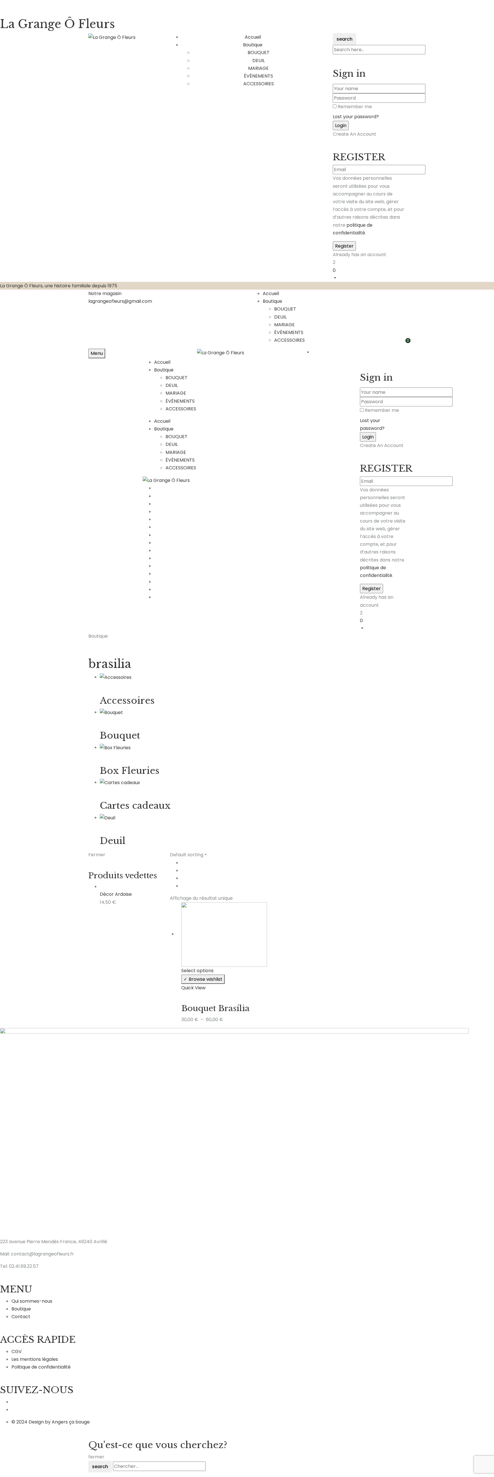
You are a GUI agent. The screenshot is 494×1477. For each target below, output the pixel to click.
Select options (197, 970)
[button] (369, 273)
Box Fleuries (130, 770)
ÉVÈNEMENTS (258, 76)
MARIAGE (258, 68)
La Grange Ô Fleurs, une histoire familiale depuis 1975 (58, 285)
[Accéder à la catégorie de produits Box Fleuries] (115, 747)
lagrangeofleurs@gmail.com (120, 301)
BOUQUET (259, 52)
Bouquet (120, 735)
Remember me (355, 106)
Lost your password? (356, 116)
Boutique (272, 301)
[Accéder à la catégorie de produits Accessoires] (116, 677)
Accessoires (127, 700)
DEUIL (258, 60)
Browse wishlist (205, 979)
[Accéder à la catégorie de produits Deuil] (107, 817)
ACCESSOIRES (258, 83)
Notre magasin (104, 293)
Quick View (193, 987)
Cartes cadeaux (135, 805)
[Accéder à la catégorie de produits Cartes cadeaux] (120, 782)
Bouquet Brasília (215, 1008)
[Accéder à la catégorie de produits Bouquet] (111, 712)
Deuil (113, 841)
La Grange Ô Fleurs (57, 24)
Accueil (271, 293)
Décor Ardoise (116, 894)
